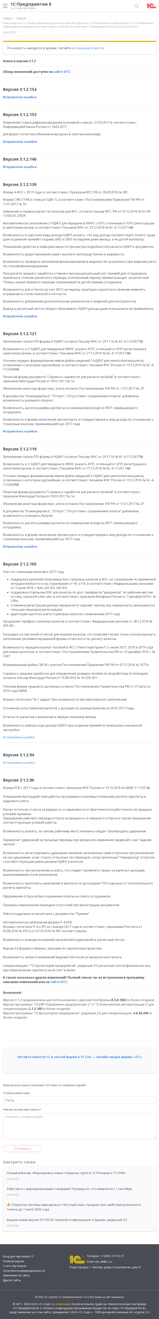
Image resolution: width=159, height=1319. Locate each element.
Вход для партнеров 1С (18, 1256)
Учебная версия (13, 1261)
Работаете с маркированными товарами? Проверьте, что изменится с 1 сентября (69, 1189)
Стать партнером (14, 1266)
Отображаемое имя (16, 1093)
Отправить (22, 1148)
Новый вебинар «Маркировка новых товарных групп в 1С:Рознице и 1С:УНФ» (66, 1173)
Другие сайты (12, 1280)
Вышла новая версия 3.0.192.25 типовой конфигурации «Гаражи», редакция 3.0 (67, 1220)
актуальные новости (88, 48)
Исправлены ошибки (20, 141)
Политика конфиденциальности (24, 1271)
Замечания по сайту (16, 1275)
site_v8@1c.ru (103, 1261)
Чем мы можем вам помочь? (22, 1109)
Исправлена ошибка (19, 97)
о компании (61, 1304)
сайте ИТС (62, 72)
